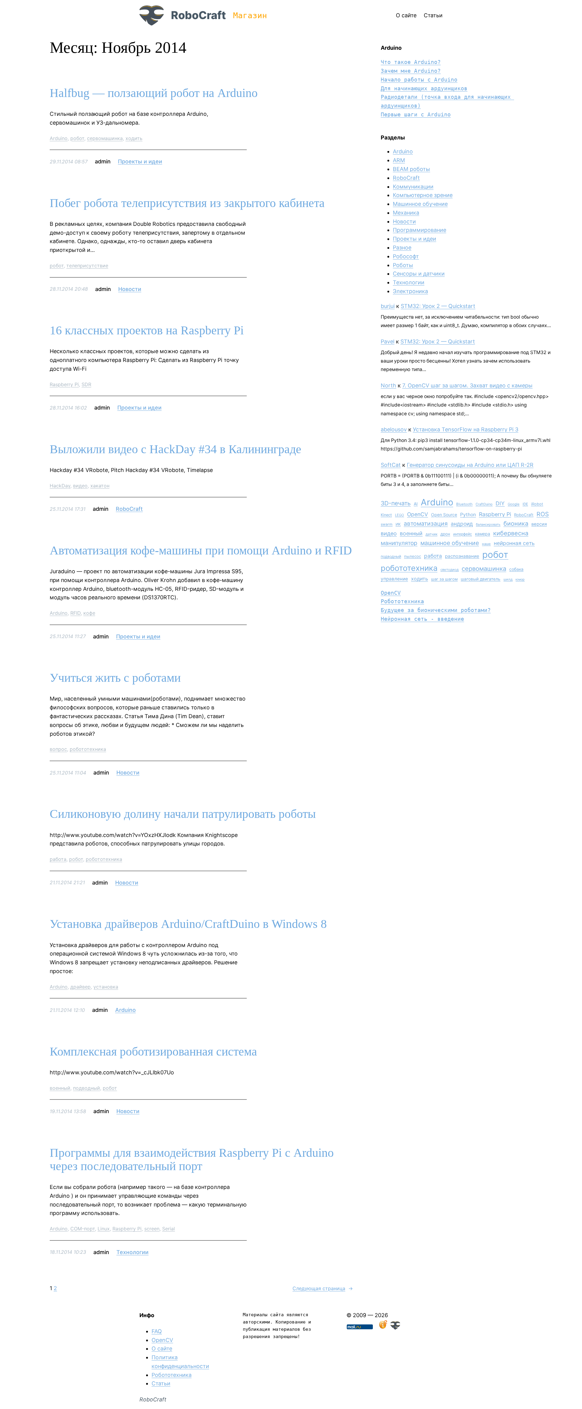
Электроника (410, 291)
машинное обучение (449, 543)
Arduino (59, 138)
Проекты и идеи (140, 161)
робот (77, 138)
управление (394, 579)
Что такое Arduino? (411, 62)
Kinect (386, 515)
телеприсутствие (87, 266)
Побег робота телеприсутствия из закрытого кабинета (187, 203)
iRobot (537, 504)
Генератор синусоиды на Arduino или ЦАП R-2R (470, 465)
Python (468, 514)
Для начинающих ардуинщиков (424, 88)
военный (60, 1088)
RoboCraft (198, 15)
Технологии (132, 1252)
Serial (168, 1229)
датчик (431, 534)
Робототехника (402, 601)
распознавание (462, 556)
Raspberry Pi (64, 384)
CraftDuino (484, 504)
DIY (500, 503)
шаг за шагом (444, 579)
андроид (462, 523)
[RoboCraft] (395, 1327)
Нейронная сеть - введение (422, 619)
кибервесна (510, 533)
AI (416, 503)
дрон (445, 533)
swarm (387, 524)
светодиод (449, 569)
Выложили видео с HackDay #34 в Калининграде (175, 449)
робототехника (88, 749)
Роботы (403, 265)
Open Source (444, 514)
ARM (399, 160)
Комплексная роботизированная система (153, 1051)
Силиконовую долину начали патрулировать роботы (183, 814)
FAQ (157, 1331)
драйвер (80, 987)
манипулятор (399, 543)
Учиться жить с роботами (115, 677)
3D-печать (396, 503)
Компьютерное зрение (423, 195)
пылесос (412, 556)
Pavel (387, 341)
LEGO (399, 515)
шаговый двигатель (480, 579)
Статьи (161, 1383)
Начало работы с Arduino (419, 79)
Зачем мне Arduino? (411, 71)
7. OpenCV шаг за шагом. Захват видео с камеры (467, 385)
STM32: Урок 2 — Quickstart (438, 306)
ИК (398, 524)
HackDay (60, 486)
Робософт (406, 256)
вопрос (58, 749)
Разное (402, 247)
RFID (75, 613)
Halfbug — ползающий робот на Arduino (154, 93)
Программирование (419, 230)
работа (58, 859)
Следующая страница (323, 1288)
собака (516, 569)
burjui (388, 306)
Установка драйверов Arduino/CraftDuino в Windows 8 (188, 924)
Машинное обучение (420, 204)
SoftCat (391, 465)
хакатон (99, 486)
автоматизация (426, 523)
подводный (86, 1088)
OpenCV (417, 514)
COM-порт (82, 1229)
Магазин (250, 15)
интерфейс (462, 534)
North (388, 385)
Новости (129, 289)
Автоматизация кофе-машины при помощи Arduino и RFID (201, 550)
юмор (520, 579)
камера (482, 533)
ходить (133, 138)
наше (486, 544)
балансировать (488, 524)
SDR (86, 384)
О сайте (162, 1348)
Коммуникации (413, 186)
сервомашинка (105, 138)
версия (539, 524)
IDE (525, 504)
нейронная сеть (514, 543)
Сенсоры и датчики (419, 273)
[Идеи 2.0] (382, 1327)
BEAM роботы (411, 169)
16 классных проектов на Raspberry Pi (147, 330)
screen (151, 1229)
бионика (515, 523)
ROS (543, 514)
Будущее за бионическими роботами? (436, 610)
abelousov (394, 429)
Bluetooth (464, 504)
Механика (406, 212)
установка (105, 987)
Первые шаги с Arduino (416, 114)
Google (514, 504)
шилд (508, 579)
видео (80, 486)
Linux (104, 1229)
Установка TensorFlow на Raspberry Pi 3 (465, 429)
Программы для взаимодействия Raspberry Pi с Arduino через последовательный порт (192, 1159)
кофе (89, 613)
